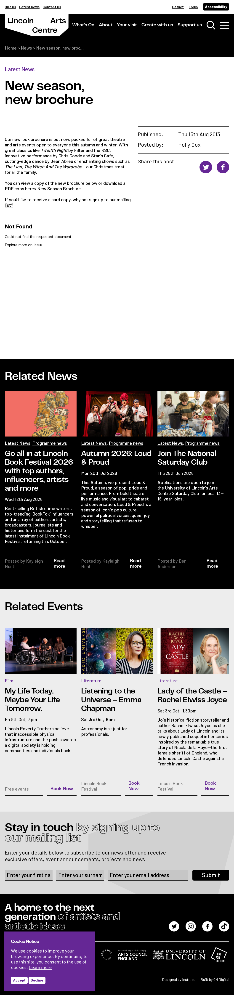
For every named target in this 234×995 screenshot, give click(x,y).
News (26, 47)
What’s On (83, 25)
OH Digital (221, 979)
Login (193, 7)
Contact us (52, 7)
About (105, 25)
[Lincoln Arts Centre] (37, 29)
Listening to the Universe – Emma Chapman (111, 699)
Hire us (10, 7)
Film (9, 680)
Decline (37, 980)
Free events (17, 788)
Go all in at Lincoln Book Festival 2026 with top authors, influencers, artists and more (39, 471)
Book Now (62, 788)
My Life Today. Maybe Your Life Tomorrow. (32, 699)
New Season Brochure (59, 188)
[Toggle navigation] (224, 25)
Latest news (29, 7)
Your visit (127, 25)
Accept (19, 980)
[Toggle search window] (210, 25)
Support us (190, 25)
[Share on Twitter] (205, 167)
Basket (178, 7)
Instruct (188, 979)
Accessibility (216, 6)
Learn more (40, 967)
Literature (91, 680)
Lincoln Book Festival (93, 786)
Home (11, 47)
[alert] (49, 961)
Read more (59, 563)
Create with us (157, 25)
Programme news (49, 443)
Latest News (20, 69)
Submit (211, 875)
